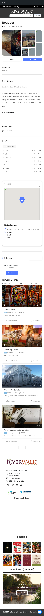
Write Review (11, 273)
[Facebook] (34, 6)
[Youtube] (43, 6)
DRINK (22, 352)
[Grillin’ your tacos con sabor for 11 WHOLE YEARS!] (7, 560)
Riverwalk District (11, 321)
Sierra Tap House (11, 350)
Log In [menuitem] (3, 2)
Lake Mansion (10, 401)
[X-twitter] (40, 6)
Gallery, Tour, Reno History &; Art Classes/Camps (21, 396)
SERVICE (23, 433)
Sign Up (22, 593)
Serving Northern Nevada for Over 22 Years (19, 436)
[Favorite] (4, 305)
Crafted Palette (10, 309)
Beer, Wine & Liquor (11, 355)
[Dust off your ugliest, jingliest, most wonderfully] (17, 547)
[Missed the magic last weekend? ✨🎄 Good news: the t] (7, 547)
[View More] (41, 283)
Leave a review (35, 258)
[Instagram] (37, 6)
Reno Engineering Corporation (17, 430)
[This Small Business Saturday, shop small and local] (27, 547)
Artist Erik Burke (8, 112)
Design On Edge (35, 612)
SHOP (22, 312)
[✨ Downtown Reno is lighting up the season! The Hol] (36, 547)
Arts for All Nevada (12, 390)
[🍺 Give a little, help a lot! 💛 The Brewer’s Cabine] (36, 560)
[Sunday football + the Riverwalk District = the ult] (17, 560)
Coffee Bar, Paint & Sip (12, 315)
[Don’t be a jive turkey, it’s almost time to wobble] (27, 560)
